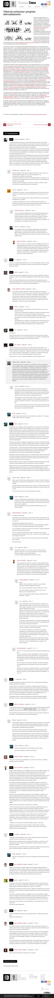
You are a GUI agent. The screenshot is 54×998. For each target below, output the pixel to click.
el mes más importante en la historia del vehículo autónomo (26, 42)
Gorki (13, 413)
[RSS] (50, 4)
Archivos (21, 6)
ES (49, 1)
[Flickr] (48, 4)
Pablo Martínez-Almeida (18, 289)
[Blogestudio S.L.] (45, 989)
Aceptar (38, 995)
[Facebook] (42, 4)
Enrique (27, 2)
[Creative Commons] (47, 992)
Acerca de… (45, 6)
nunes (15, 272)
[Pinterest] (46, 4)
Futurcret (17, 834)
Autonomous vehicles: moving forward (37, 114)
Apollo (15, 93)
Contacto (37, 6)
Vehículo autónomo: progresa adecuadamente (19, 13)
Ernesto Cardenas (19, 704)
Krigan (14, 720)
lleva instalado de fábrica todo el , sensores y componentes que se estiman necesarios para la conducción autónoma (26, 69)
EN (47, 1)
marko (16, 880)
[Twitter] (44, 4)
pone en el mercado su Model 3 (15, 66)
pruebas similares (34, 98)
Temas (29, 6)
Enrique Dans (15, 362)
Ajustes (46, 995)
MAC (15, 910)
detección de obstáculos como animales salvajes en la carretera (25, 84)
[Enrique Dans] (9, 4)
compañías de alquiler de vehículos (22, 71)
